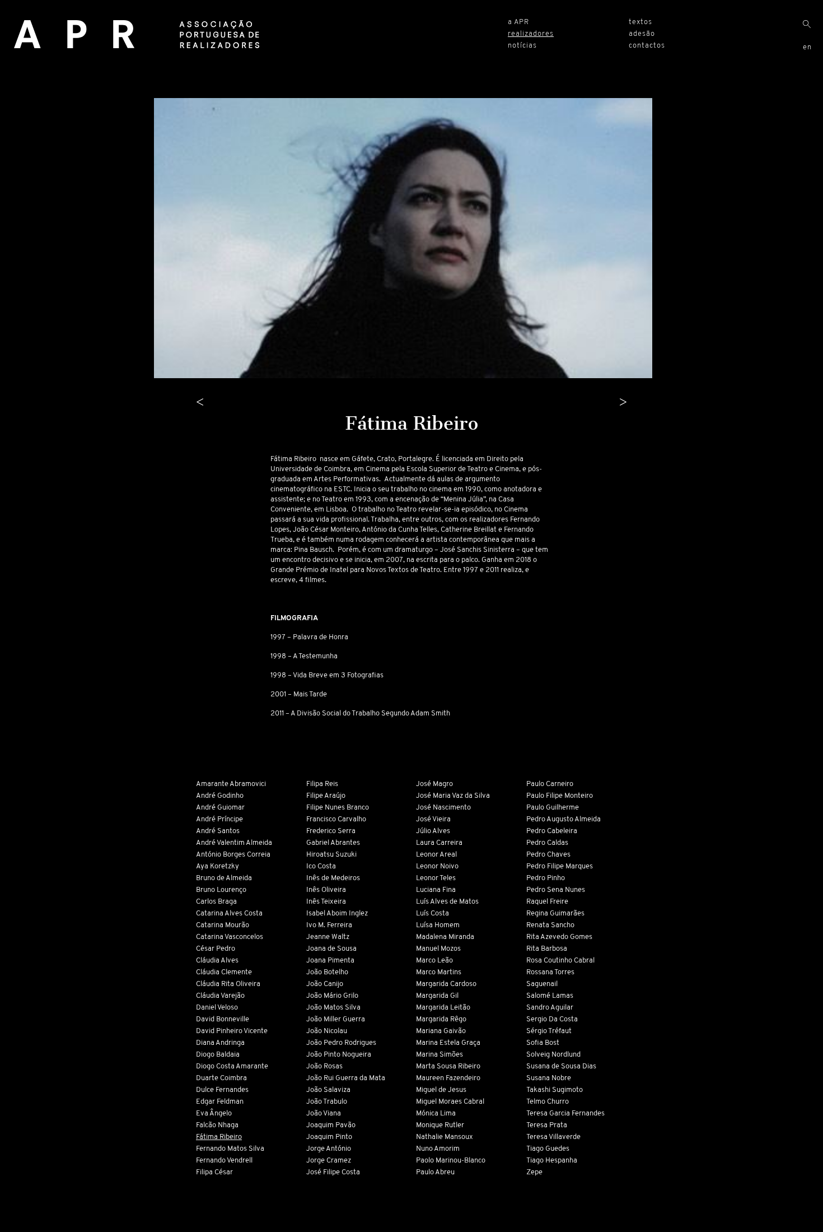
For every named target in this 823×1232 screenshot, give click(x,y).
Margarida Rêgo (441, 1019)
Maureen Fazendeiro (448, 1078)
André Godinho (220, 795)
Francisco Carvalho (336, 819)
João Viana (323, 1113)
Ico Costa (321, 866)
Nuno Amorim (438, 1148)
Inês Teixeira (326, 901)
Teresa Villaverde (553, 1137)
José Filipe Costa (333, 1172)
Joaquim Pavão (331, 1125)
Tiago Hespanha (551, 1160)
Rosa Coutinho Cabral (560, 960)
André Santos (218, 831)
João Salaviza (328, 1090)
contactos (647, 45)
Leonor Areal (436, 854)
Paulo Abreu (435, 1172)
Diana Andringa (220, 1043)
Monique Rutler (440, 1125)
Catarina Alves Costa (229, 913)
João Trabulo (326, 1101)
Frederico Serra (331, 831)
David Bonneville (222, 1019)
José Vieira (433, 819)
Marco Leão (434, 960)
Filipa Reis (322, 784)
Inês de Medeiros (333, 878)
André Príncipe (219, 819)
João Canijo (324, 984)
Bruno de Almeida (224, 878)
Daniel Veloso (217, 1007)
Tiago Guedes (547, 1148)
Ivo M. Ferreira (329, 925)
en (807, 47)
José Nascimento (443, 807)
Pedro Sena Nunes (555, 890)
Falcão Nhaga (217, 1125)
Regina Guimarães (555, 913)
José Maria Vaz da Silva (453, 795)
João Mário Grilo (332, 995)
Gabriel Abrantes (333, 843)
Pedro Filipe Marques (559, 866)
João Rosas (324, 1066)
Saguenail (542, 984)
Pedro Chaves (548, 854)
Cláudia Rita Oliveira (228, 984)
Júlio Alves (433, 831)
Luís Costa (432, 913)
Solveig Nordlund (553, 1054)
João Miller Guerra (335, 1019)
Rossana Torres (550, 972)
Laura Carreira (439, 843)
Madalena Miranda (445, 937)
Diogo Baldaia (218, 1054)
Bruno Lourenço (221, 890)
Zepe (534, 1172)
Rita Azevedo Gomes (559, 937)
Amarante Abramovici (231, 784)
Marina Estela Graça (448, 1043)
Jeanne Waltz (327, 937)
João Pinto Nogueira (338, 1054)
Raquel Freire (547, 901)
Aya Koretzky (217, 866)
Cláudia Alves (217, 960)
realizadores (531, 34)
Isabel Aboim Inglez (337, 913)
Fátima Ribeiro (219, 1137)
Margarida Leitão (443, 1007)
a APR (518, 22)
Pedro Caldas (547, 843)
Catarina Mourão (222, 925)
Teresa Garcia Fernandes (565, 1113)
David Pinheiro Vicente (232, 1031)
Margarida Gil (437, 995)
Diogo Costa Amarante (232, 1066)
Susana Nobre (548, 1078)
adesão (642, 34)
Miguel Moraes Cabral (450, 1101)
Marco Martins (438, 972)
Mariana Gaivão (441, 1031)
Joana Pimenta (330, 960)
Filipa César (214, 1172)
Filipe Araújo (325, 795)
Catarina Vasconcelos (229, 937)
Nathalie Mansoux (444, 1137)
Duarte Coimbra (221, 1078)
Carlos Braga (216, 901)
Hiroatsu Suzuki (331, 854)
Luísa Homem (438, 925)
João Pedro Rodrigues (341, 1043)
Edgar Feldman (220, 1101)
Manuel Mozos (438, 948)
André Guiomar (220, 807)
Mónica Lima (436, 1113)
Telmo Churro (547, 1101)
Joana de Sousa (331, 948)
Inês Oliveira (326, 890)
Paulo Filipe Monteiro (559, 795)
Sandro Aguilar (549, 1007)
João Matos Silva (333, 1007)
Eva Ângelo (214, 1113)
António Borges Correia (233, 854)
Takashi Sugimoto (554, 1090)
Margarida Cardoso (446, 984)
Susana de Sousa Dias (561, 1066)
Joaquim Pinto (329, 1137)
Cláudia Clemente (224, 972)
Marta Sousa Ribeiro (448, 1066)
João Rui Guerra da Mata (345, 1078)
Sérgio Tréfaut (549, 1031)
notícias (522, 45)
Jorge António (328, 1148)
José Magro (434, 784)
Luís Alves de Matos (447, 901)
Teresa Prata (546, 1125)
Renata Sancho (550, 925)
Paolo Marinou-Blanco (450, 1160)
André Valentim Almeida (234, 843)
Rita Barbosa (546, 948)
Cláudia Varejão (220, 995)
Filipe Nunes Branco (337, 807)
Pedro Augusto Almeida (563, 819)
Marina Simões (439, 1054)
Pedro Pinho (545, 878)
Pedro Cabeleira (551, 831)
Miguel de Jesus (441, 1090)
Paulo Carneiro (549, 784)
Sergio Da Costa (552, 1019)
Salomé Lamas (549, 995)
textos (640, 22)
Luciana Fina (436, 890)
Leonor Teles (436, 878)
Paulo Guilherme (552, 807)
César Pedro (215, 948)
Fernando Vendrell (224, 1160)
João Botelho (327, 972)
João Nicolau (326, 1031)
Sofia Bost (542, 1043)
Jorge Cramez (328, 1160)
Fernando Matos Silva (230, 1148)
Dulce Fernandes (222, 1090)
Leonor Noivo (437, 866)
